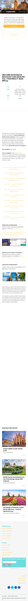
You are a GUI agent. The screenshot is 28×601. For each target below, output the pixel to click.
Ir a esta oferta (14, 26)
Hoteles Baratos (22, 580)
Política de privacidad (12, 596)
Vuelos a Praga (6, 554)
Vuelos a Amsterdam (7, 552)
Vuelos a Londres (6, 545)
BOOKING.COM (16, 228)
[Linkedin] (15, 587)
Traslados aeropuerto (11, 257)
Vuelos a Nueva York (7, 528)
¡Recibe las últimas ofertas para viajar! (14, 559)
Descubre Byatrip (21, 578)
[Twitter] (12, 587)
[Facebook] (9, 587)
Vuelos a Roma (5, 550)
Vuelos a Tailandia (6, 533)
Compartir (14, 34)
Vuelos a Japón (6, 538)
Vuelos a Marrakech (7, 531)
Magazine (23, 575)
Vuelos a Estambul (6, 535)
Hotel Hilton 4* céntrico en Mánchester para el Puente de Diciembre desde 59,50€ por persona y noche (14, 234)
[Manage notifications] (25, 575)
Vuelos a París (5, 547)
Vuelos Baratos (22, 583)
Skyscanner (18, 153)
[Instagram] (19, 587)
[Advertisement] (14, 54)
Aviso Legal (4, 596)
